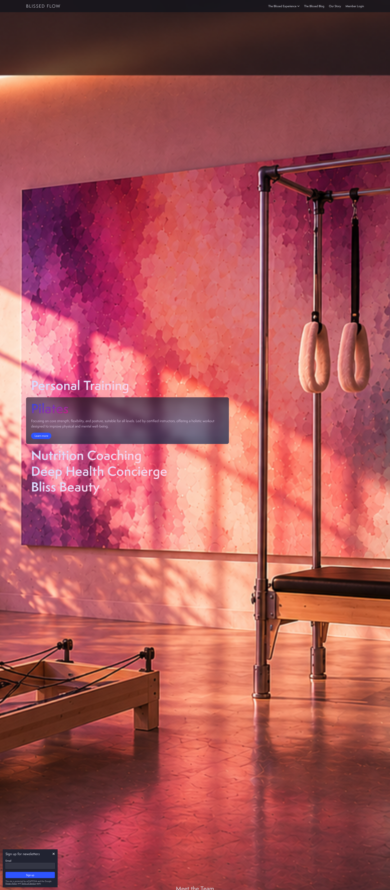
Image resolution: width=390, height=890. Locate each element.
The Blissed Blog (314, 6)
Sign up (30, 875)
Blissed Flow (43, 6)
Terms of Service (28, 883)
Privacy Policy (11, 883)
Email (8, 860)
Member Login (355, 6)
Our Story (335, 6)
